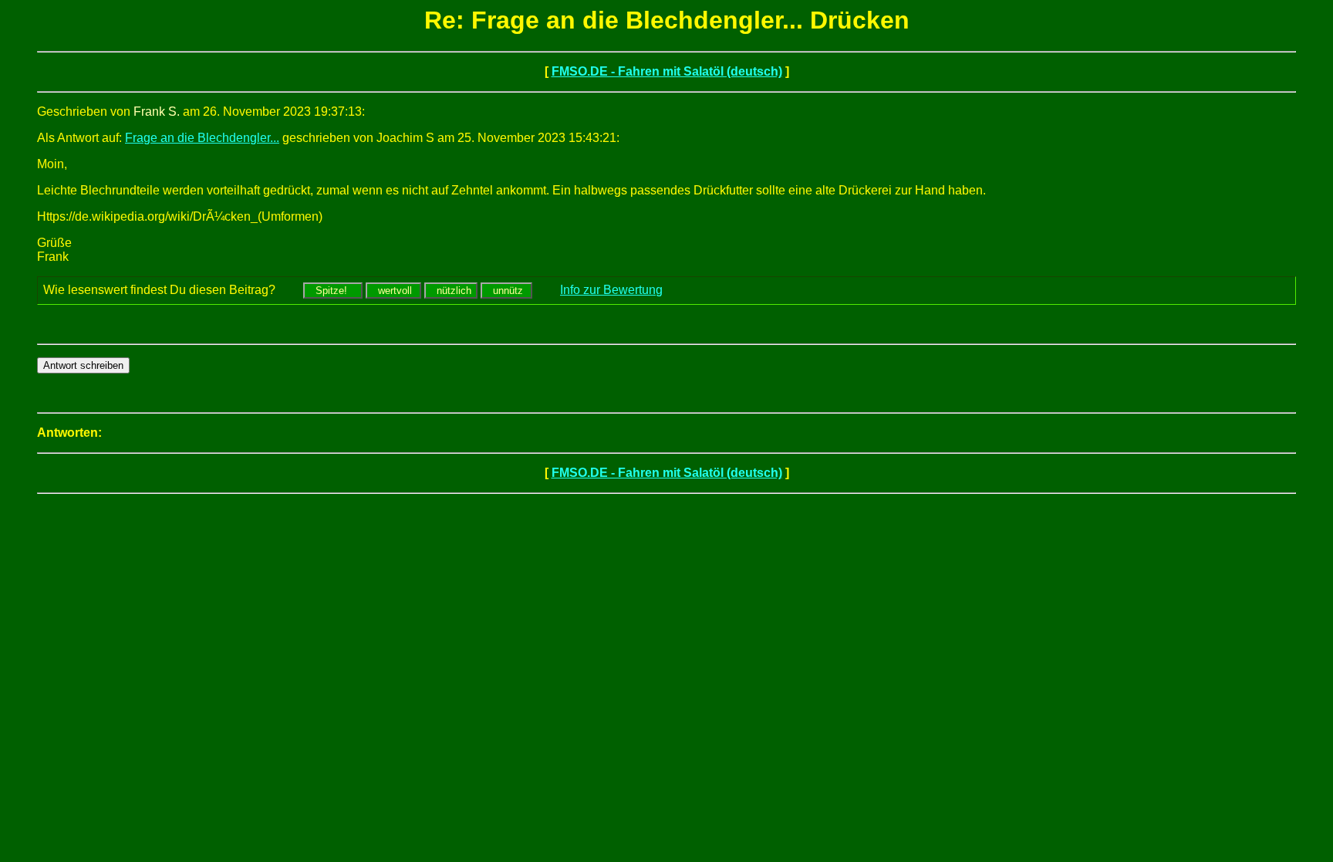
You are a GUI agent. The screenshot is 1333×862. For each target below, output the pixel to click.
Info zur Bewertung (611, 289)
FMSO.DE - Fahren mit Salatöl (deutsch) (667, 71)
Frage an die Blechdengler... (202, 137)
